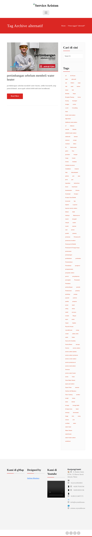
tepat (77, 409)
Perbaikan (68, 283)
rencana (74, 312)
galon (66, 151)
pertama (77, 290)
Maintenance (76, 215)
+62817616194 (78, 486)
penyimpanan (75, 276)
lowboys (67, 215)
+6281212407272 (76, 496)
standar (77, 387)
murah (67, 226)
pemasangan (68, 254)
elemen (76, 136)
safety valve (75, 333)
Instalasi (74, 161)
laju (75, 201)
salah (66, 337)
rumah (67, 333)
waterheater (68, 434)
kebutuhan (77, 183)
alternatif (73, 79)
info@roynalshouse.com (79, 502)
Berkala (67, 93)
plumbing (67, 294)
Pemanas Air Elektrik (70, 244)
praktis (67, 301)
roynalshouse (68, 330)
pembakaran (68, 258)
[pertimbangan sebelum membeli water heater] (32, 58)
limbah (67, 211)
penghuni (77, 265)
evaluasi (67, 143)
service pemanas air (70, 362)
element (67, 140)
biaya (74, 93)
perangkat (68, 280)
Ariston (72, 82)
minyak (67, 222)
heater (73, 158)
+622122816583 (76, 483)
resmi (73, 319)
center (74, 104)
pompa (75, 294)
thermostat (76, 412)
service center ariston (70, 358)
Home (63, 26)
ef (65, 125)
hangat (75, 154)
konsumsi (67, 201)
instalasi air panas (70, 165)
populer (67, 297)
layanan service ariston (71, 208)
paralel (67, 233)
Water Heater (68, 430)
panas (72, 229)
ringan (67, 323)
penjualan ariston (69, 272)
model (74, 222)
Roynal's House (69, 326)
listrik (73, 211)
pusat (66, 305)
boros (79, 97)
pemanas (67, 237)
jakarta (67, 176)
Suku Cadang (68, 394)
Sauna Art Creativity (70, 340)
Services (67, 369)
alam (66, 79)
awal (72, 86)
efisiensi (72, 125)
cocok (66, 108)
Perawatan (77, 280)
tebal (66, 401)
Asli (66, 86)
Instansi (77, 168)
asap (79, 82)
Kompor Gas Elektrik (70, 197)
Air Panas (72, 75)
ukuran (67, 419)
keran (66, 186)
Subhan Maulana (33, 478)
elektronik (67, 136)
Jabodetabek (74, 172)
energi (74, 140)
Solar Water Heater (70, 380)
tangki (66, 398)
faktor (74, 143)
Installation (68, 168)
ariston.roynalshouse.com (79, 508)
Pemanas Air (77, 237)
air (66, 75)
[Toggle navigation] (46, 12)
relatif (66, 312)
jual (72, 179)
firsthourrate (73, 147)
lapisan (67, 204)
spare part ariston (69, 383)
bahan (78, 86)
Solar (73, 376)
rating (66, 308)
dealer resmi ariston (70, 115)
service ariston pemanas (71, 355)
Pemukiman (68, 265)
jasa (79, 176)
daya (66, 111)
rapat (73, 305)
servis (66, 376)
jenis (66, 179)
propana (74, 301)
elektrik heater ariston (70, 133)
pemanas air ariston (70, 240)
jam (73, 176)
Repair (74, 315)
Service (67, 348)
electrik (67, 129)
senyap (78, 344)
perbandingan (69, 287)
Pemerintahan (69, 262)
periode (78, 287)
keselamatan (68, 190)
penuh (67, 276)
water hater (68, 426)
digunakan (68, 118)
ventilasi (67, 423)
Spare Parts (68, 387)
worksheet (68, 441)
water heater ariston (70, 437)
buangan (74, 100)
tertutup (67, 412)
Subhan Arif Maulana (70, 391)
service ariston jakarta (71, 351)
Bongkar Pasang (69, 97)
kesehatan (74, 186)
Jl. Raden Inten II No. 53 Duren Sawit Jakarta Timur (76, 474)
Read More (15, 96)
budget (67, 104)
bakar (66, 90)
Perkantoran (68, 290)
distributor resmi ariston (71, 122)
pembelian (78, 258)
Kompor (76, 194)
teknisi (73, 401)
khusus (77, 190)
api (66, 82)
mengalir (74, 219)
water (74, 423)
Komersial (67, 194)
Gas (73, 151)
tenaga (67, 405)
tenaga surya (68, 409)
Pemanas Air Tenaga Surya (72, 247)
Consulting (75, 108)
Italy (66, 172)
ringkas (74, 323)
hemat (67, 161)
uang (79, 416)
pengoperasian (69, 269)
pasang (74, 233)
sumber (78, 394)
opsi (66, 229)
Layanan (75, 204)
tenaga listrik (76, 405)
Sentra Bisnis (68, 344)
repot (66, 319)
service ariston (76, 348)
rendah (67, 315)
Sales (73, 337)
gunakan (67, 154)
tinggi (66, 416)
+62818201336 (78, 490)
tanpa (73, 398)
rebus (73, 308)
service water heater (70, 373)
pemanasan (68, 251)
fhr (66, 147)
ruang (77, 330)
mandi (66, 219)
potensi (75, 297)
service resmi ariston (70, 366)
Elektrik (74, 129)
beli (73, 90)
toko (73, 416)
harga (66, 158)
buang (67, 100)
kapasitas (67, 183)
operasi (74, 226)
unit (73, 419)
